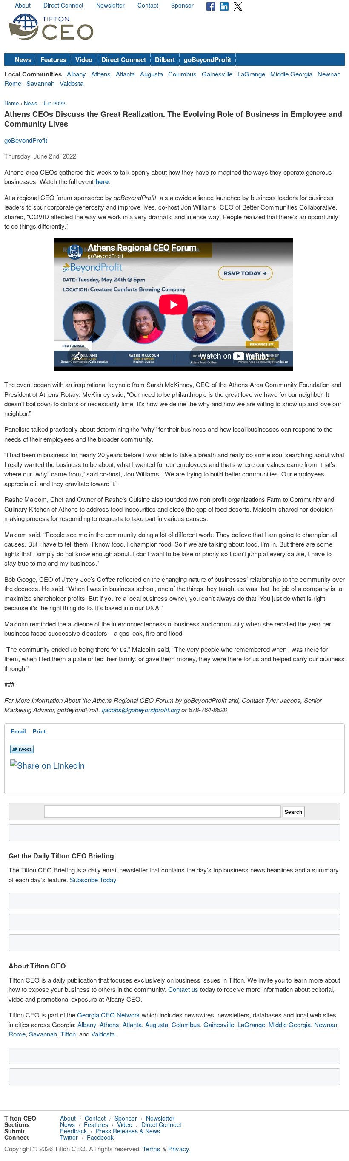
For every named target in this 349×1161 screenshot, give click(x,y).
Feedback (73, 1131)
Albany (76, 73)
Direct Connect (63, 5)
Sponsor (182, 5)
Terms (151, 1148)
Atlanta (125, 73)
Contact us (183, 989)
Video (83, 59)
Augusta (151, 73)
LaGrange (251, 73)
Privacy (178, 1148)
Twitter (69, 1137)
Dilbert (165, 59)
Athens (101, 73)
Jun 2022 (54, 103)
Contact (147, 5)
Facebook (100, 1137)
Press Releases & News (128, 1131)
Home (11, 103)
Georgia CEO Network (108, 1014)
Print (39, 731)
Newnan (329, 73)
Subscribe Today (93, 879)
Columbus (182, 73)
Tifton (68, 1033)
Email (18, 731)
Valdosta (71, 83)
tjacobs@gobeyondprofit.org (141, 709)
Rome (12, 83)
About (23, 5)
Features (53, 59)
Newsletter (110, 5)
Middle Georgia (291, 73)
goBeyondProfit (207, 59)
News (23, 59)
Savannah (40, 83)
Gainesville (217, 73)
